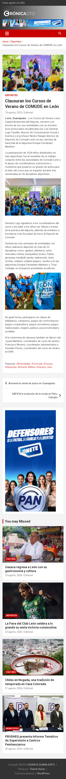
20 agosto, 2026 (13, 748)
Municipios (12, 728)
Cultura (11, 559)
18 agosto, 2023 (13, 112)
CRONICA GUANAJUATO (41, 764)
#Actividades (23, 363)
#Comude (36, 363)
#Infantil (22, 367)
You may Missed (17, 521)
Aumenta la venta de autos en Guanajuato (31, 383)
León (49, 367)
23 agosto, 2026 (13, 575)
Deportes (11, 95)
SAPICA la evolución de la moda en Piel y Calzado (35, 395)
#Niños (31, 367)
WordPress (43, 773)
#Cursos (47, 363)
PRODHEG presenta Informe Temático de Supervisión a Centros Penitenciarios (31, 740)
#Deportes (11, 367)
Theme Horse (37, 769)
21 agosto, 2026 (13, 688)
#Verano (41, 367)
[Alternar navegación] (7, 33)
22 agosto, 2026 (13, 631)
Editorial (28, 112)
